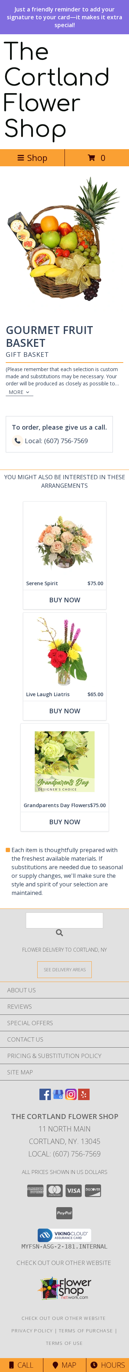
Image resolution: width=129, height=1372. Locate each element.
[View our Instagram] (71, 1098)
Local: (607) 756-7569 (64, 1154)
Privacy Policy (32, 1330)
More (16, 392)
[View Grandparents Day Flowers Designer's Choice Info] (65, 761)
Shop (37, 157)
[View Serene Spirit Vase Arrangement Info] (64, 539)
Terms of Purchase (86, 1330)
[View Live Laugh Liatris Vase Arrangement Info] (64, 650)
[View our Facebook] (45, 1098)
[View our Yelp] (84, 1098)
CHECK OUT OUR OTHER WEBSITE (64, 1263)
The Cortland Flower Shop (57, 91)
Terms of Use (64, 1343)
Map (67, 1365)
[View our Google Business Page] (58, 1098)
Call (23, 1365)
